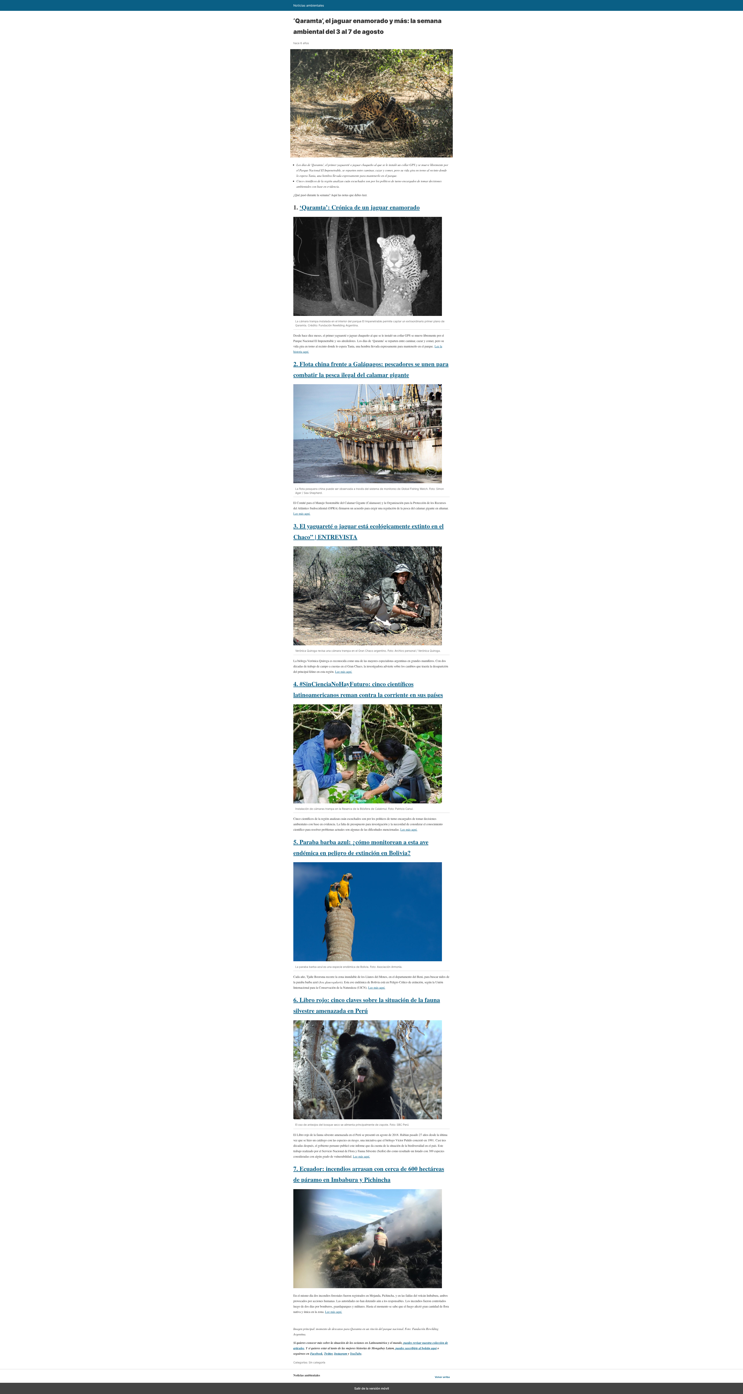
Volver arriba (442, 1377)
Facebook (316, 1353)
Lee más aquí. (301, 513)
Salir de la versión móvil (371, 1388)
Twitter (328, 1353)
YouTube (355, 1353)
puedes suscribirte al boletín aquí (416, 1348)
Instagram (340, 1353)
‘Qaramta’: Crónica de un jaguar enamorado (360, 207)
